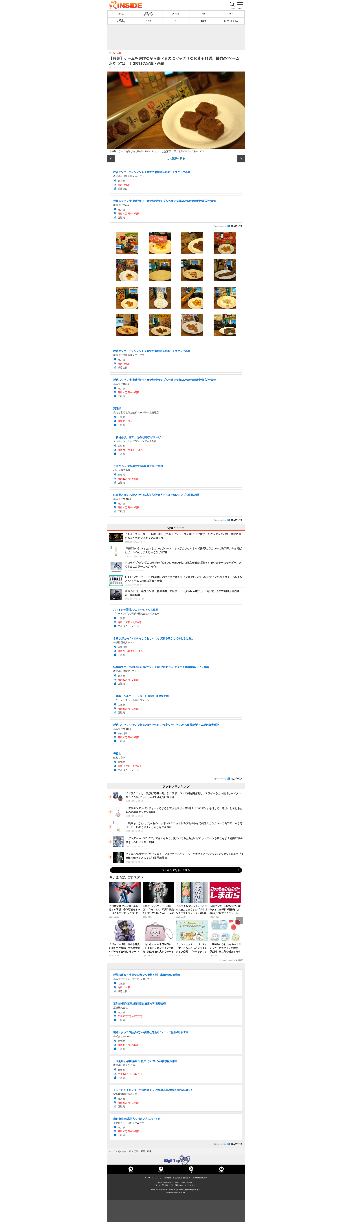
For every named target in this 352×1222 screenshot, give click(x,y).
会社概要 (186, 1177)
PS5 (203, 14)
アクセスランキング (148, 14)
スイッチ (176, 14)
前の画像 (111, 158)
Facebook (161, 1172)
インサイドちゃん (230, 21)
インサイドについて (153, 1177)
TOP (176, 1160)
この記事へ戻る (176, 158)
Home (131, 1172)
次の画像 (241, 158)
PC (176, 21)
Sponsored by (220, 226)
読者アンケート (121, 20)
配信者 (203, 21)
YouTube (221, 1172)
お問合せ (167, 1177)
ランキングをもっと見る (176, 870)
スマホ (148, 21)
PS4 (231, 14)
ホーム (121, 14)
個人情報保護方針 (200, 1177)
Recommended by (227, 960)
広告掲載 (177, 1177)
